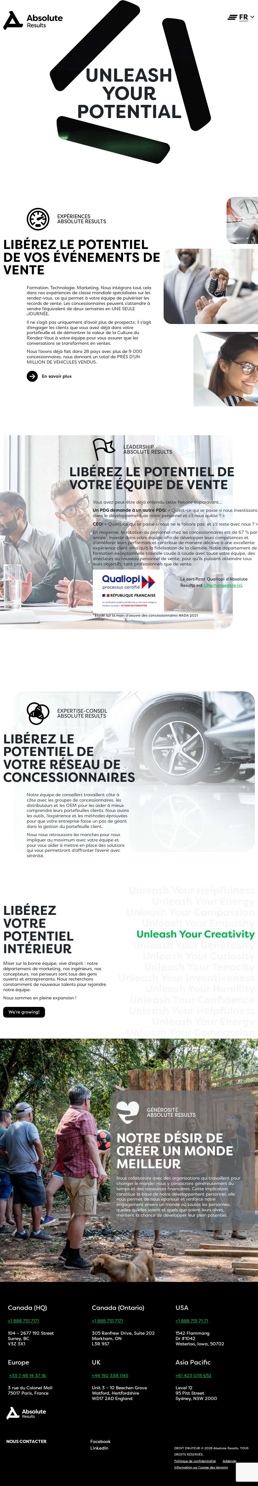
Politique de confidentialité (195, 1461)
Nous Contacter (26, 1441)
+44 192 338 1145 (110, 1375)
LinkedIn (99, 1448)
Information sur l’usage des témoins (201, 1467)
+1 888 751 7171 (23, 1321)
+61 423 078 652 (193, 1375)
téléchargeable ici (223, 585)
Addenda (229, 1461)
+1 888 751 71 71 (192, 1321)
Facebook (100, 1441)
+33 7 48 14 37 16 (27, 1375)
